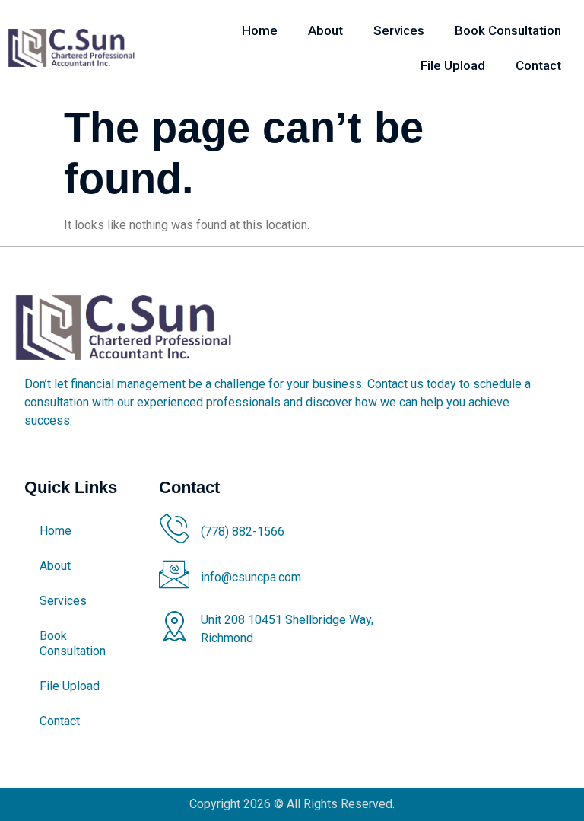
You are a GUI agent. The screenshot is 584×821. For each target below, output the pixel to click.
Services (398, 30)
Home (260, 30)
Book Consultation (508, 30)
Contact (538, 65)
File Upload (453, 65)
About (325, 30)
